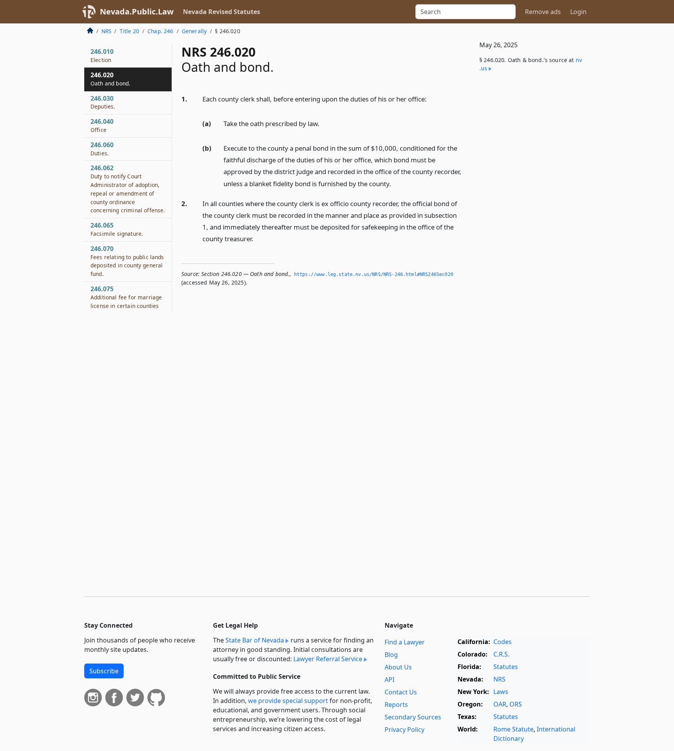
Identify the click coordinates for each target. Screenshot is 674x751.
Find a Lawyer (405, 642)
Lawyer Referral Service (327, 659)
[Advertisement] (531, 208)
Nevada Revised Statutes (221, 11)
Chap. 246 (160, 31)
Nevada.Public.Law (137, 11)
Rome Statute (513, 729)
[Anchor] (431, 98)
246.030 (102, 102)
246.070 (127, 261)
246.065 (116, 229)
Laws (500, 691)
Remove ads (543, 11)
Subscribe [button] (104, 671)
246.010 (102, 55)
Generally (194, 31)
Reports (396, 704)
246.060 (102, 149)
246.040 (102, 125)
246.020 (110, 79)
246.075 (126, 297)
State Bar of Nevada (254, 640)
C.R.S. (501, 654)
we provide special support (288, 700)
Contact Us (401, 692)
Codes (502, 641)
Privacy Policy (404, 729)
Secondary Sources (413, 717)
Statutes (505, 666)
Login (578, 11)
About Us (398, 667)
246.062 (127, 189)
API (389, 679)
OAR (499, 704)
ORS (515, 704)
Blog (391, 654)
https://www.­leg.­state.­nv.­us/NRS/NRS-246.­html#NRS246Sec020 (373, 274)
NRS (106, 31)
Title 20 (129, 31)
